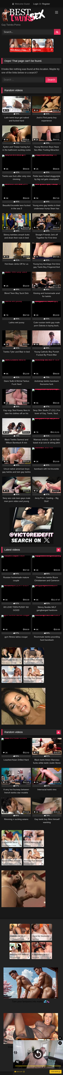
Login (35, 4)
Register (46, 4)
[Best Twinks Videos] (25, 15)
